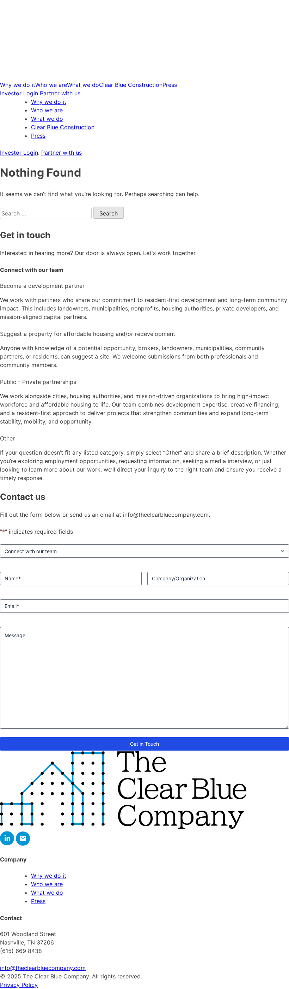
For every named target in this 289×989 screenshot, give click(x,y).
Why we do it (17, 84)
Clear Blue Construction (130, 84)
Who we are (51, 84)
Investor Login (19, 93)
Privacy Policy (19, 984)
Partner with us (60, 93)
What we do (83, 84)
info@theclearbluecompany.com (43, 967)
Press (169, 84)
